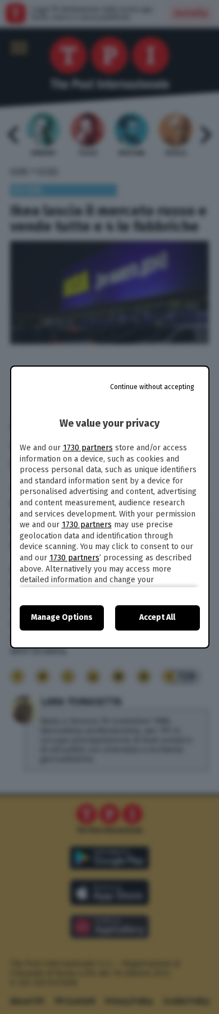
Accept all (157, 617)
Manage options (62, 617)
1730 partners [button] (88, 448)
